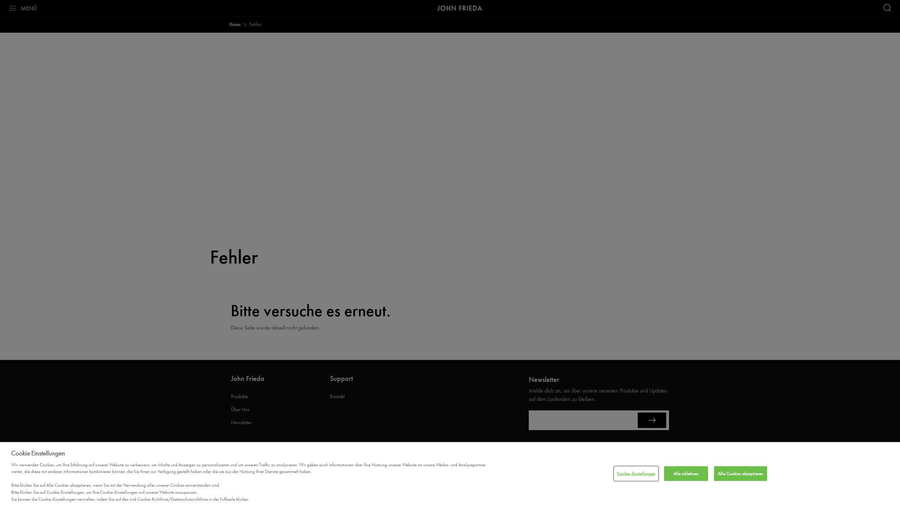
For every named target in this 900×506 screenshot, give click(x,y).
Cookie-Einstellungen (636, 473)
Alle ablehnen (686, 473)
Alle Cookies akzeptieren (740, 473)
